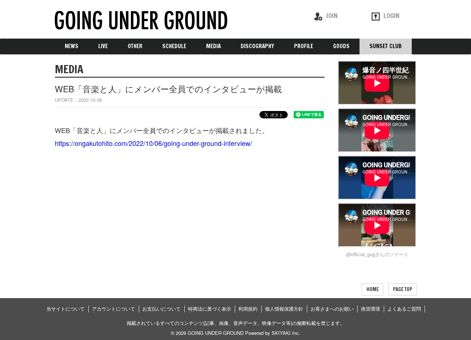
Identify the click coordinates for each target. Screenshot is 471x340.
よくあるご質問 (404, 308)
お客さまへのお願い (332, 308)
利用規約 (248, 308)
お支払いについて (161, 308)
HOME (372, 289)
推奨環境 (370, 308)
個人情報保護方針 (284, 308)
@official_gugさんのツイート (377, 254)
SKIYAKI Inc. (286, 332)
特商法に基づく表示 (209, 308)
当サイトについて (65, 308)
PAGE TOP (402, 289)
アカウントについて (113, 308)
